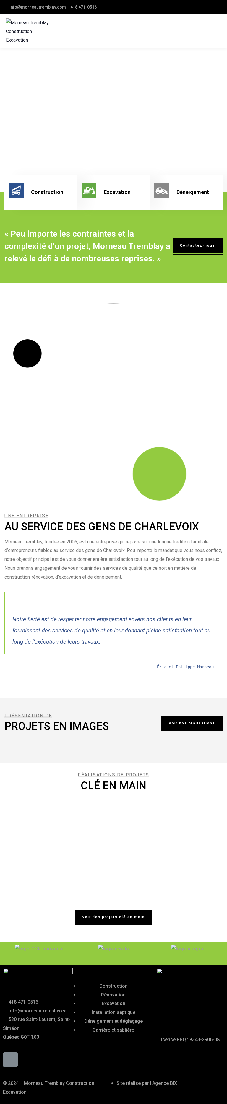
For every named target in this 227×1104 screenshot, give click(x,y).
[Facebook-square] (10, 1059)
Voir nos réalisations (192, 723)
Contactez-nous (197, 245)
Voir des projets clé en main (113, 917)
